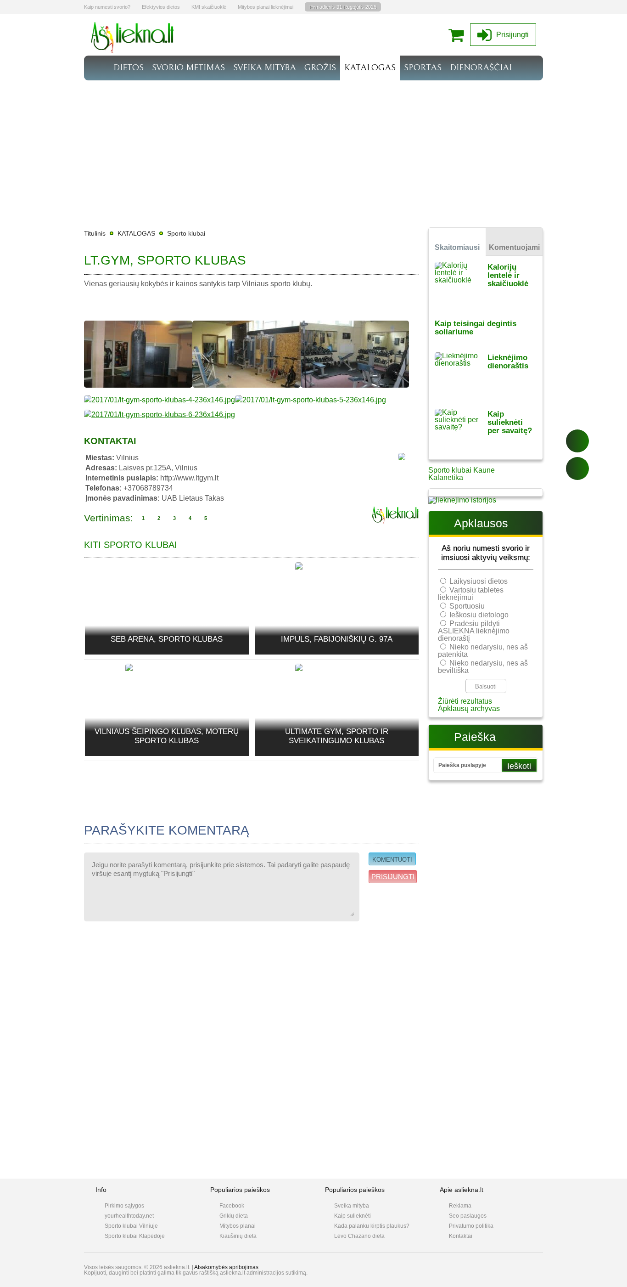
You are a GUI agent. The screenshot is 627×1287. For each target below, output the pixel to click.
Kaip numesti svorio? (107, 7)
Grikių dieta (233, 1216)
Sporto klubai (186, 233)
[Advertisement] (313, 149)
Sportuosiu (467, 606)
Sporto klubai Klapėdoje (135, 1236)
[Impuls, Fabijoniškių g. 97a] (336, 571)
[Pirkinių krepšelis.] (458, 35)
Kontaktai (460, 1236)
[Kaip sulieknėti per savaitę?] (461, 431)
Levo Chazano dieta (359, 1236)
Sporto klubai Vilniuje (131, 1226)
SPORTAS (423, 67)
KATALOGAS (370, 67)
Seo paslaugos (468, 1216)
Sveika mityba (351, 1205)
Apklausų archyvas (469, 708)
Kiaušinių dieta (238, 1236)
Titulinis (95, 233)
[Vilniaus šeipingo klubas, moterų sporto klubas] (166, 677)
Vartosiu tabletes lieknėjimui (471, 593)
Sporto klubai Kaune (461, 470)
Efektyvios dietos (161, 7)
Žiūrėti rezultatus (465, 701)
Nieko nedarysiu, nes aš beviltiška (483, 666)
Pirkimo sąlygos (124, 1205)
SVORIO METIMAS (188, 67)
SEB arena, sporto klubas (167, 639)
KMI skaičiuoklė (208, 7)
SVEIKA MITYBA (264, 67)
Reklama (460, 1205)
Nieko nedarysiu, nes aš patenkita (483, 650)
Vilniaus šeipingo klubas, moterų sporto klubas (167, 736)
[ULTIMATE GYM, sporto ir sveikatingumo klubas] (336, 682)
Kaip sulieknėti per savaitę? (509, 422)
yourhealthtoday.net (129, 1216)
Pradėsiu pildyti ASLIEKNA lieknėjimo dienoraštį (473, 631)
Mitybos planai (237, 1226)
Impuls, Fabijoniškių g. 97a (336, 639)
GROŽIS (320, 67)
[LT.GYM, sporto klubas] (138, 390)
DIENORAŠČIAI (481, 67)
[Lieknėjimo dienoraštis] (461, 374)
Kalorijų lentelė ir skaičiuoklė (507, 275)
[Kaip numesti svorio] (132, 50)
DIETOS (128, 67)
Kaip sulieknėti (352, 1216)
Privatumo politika (471, 1226)
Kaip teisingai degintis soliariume (475, 327)
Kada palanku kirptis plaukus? (371, 1226)
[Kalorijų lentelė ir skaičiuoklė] (461, 284)
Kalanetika (445, 477)
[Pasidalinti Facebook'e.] (577, 440)
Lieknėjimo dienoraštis (507, 361)
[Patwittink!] (577, 468)
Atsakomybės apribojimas (226, 1267)
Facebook (231, 1205)
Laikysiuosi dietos (478, 581)
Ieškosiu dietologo (479, 615)
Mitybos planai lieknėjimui (265, 7)
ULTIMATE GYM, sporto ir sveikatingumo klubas (336, 736)
